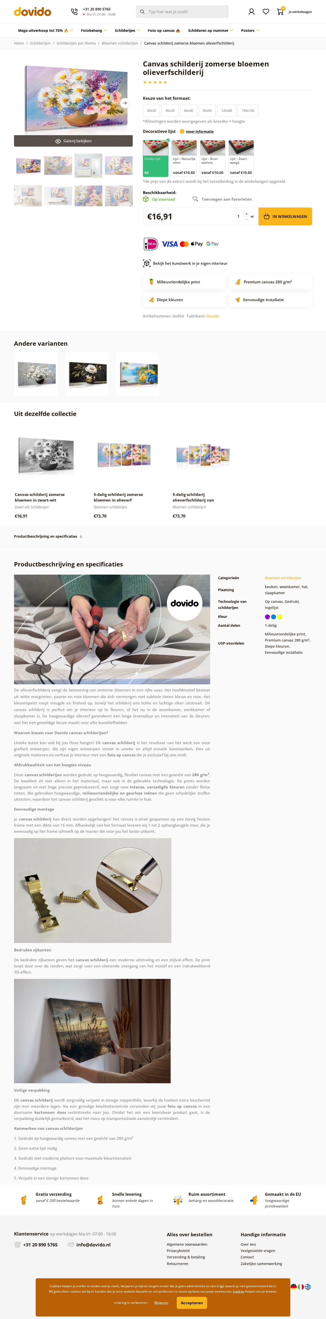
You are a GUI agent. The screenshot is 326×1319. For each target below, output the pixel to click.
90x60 (207, 110)
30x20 (151, 110)
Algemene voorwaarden (187, 1244)
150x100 (248, 110)
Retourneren (177, 1263)
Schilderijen (40, 43)
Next (125, 103)
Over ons (248, 1244)
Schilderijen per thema (76, 43)
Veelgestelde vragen (258, 1250)
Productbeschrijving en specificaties (45, 536)
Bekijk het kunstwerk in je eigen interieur (190, 263)
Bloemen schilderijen (120, 43)
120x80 (226, 110)
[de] (294, 1286)
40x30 (170, 110)
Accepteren (192, 1302)
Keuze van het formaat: (167, 98)
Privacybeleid (178, 1250)
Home (19, 43)
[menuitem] (45, 30)
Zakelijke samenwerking (261, 1263)
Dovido (212, 315)
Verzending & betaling (186, 1257)
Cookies (238, 1291)
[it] (301, 1286)
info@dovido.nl (93, 1245)
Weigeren (161, 1302)
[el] (308, 1286)
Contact (247, 1257)
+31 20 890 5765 (40, 1245)
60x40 (188, 110)
